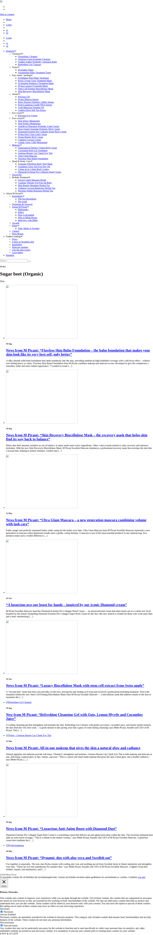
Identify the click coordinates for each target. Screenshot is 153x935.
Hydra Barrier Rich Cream (30, 137)
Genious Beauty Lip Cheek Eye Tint (35, 153)
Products (10, 51)
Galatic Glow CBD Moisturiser (33, 142)
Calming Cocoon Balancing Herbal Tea (36, 188)
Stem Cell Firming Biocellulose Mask (35, 88)
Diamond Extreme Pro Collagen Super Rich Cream (42, 131)
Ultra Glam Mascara (27, 156)
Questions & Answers (22, 204)
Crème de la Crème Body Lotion (33, 169)
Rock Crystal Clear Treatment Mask (35, 80)
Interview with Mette (28, 220)
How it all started (26, 215)
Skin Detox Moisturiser (29, 121)
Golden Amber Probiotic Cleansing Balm (37, 62)
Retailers (10, 255)
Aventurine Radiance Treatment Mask (36, 83)
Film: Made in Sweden (28, 228)
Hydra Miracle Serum (28, 99)
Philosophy (23, 209)
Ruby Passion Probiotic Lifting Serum (36, 102)
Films (14, 225)
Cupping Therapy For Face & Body (35, 182)
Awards (15, 223)
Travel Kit (17, 174)
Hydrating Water (26, 70)
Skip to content (7, 14)
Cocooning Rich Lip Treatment (32, 150)
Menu (9, 19)
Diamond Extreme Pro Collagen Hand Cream (39, 172)
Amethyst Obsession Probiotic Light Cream (38, 126)
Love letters (17, 252)
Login (9, 25)
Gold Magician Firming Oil (31, 107)
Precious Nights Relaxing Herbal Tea (35, 191)
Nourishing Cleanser (27, 56)
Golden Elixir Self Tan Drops (32, 110)
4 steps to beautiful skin (23, 242)
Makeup (16, 145)
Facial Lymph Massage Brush (32, 180)
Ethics (21, 212)
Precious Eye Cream (27, 115)
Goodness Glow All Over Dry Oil (34, 166)
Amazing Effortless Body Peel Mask (35, 164)
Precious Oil (24, 97)
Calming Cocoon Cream (29, 139)
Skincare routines (20, 247)
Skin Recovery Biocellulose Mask (34, 91)
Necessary (8, 912)
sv (7, 30)
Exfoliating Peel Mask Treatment (33, 78)
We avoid (22, 201)
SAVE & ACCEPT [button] (9, 933)
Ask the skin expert (21, 250)
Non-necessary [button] (7, 922)
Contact (15, 231)
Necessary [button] (5, 909)
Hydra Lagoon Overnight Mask (33, 86)
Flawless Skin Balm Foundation (33, 158)
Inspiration (17, 244)
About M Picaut (19, 207)
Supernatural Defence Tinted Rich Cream (37, 148)
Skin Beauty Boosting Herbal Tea (34, 185)
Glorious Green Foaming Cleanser (34, 59)
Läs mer (141, 877)
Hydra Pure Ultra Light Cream (32, 134)
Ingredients (17, 196)
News (14, 239)
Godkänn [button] (132, 877)
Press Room (17, 234)
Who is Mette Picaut (27, 217)
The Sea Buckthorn (27, 199)
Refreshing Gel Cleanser (29, 64)
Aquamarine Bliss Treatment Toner (34, 72)
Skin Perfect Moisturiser (29, 123)
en (7, 33)
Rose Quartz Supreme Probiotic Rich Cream (39, 129)
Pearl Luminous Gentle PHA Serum (35, 105)
